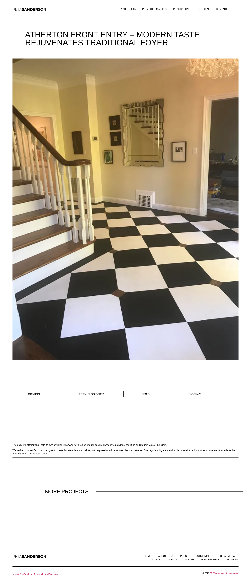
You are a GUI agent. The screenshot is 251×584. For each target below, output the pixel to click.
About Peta (128, 9)
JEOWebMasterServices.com (224, 573)
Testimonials (202, 556)
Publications (181, 9)
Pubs (183, 556)
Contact (221, 9)
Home (147, 556)
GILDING (189, 559)
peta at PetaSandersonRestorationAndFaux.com (35, 574)
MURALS (172, 559)
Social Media (226, 556)
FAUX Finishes (210, 559)
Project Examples (154, 9)
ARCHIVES (232, 559)
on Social (203, 9)
